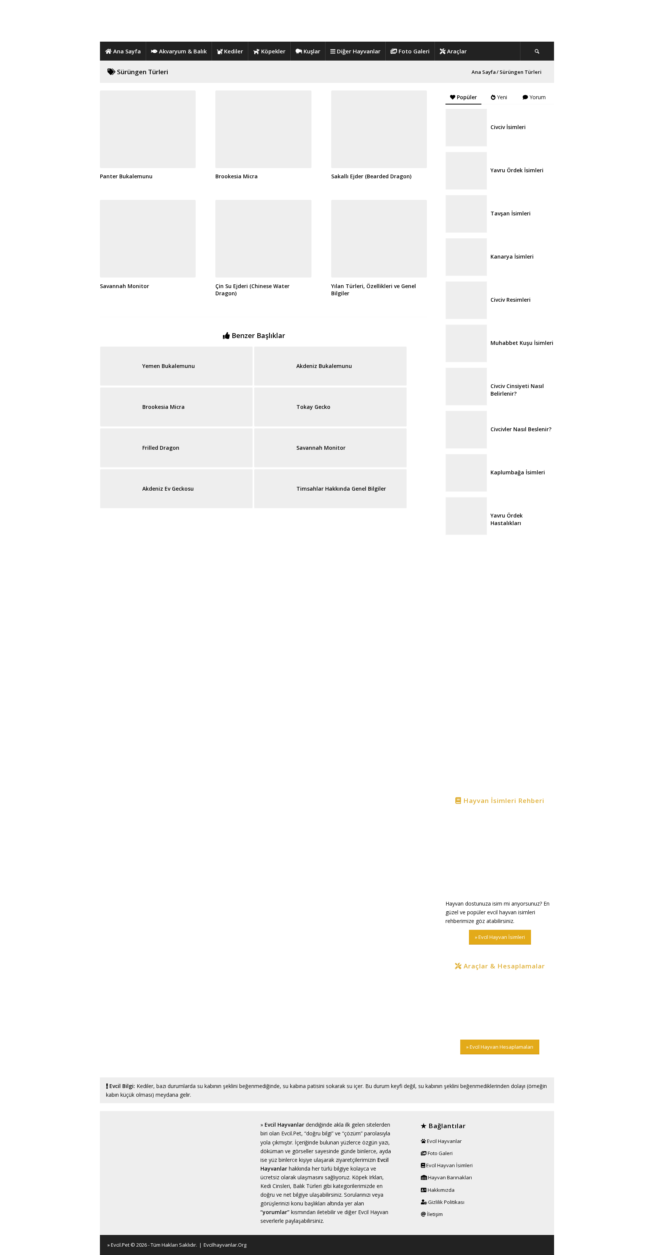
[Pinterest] (544, 1244)
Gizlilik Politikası (445, 1202)
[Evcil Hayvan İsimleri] (499, 852)
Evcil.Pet (120, 1244)
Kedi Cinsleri (275, 1186)
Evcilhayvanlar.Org (225, 1244)
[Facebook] (522, 1244)
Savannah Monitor (124, 286)
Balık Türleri (307, 1186)
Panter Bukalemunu (126, 176)
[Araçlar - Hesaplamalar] (499, 1005)
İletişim (434, 1214)
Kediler (145, 1086)
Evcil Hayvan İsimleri (449, 1165)
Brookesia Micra (236, 176)
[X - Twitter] (533, 1244)
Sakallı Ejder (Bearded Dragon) (371, 176)
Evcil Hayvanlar (284, 1124)
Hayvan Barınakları (449, 1177)
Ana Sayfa (484, 72)
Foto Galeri (440, 1153)
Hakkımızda (441, 1189)
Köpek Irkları (367, 1177)
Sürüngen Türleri (141, 71)
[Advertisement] (499, 666)
